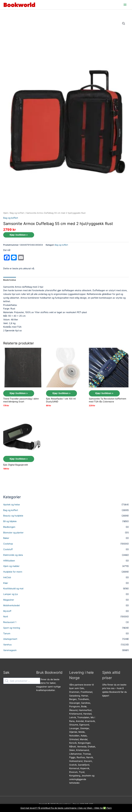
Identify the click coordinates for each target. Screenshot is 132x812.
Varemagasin (10, 650)
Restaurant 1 (9, 622)
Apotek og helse (11, 504)
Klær (5, 583)
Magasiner (8, 599)
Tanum (6, 633)
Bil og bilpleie (10, 521)
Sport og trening (11, 628)
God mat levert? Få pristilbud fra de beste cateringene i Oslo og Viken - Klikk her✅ (63, 808)
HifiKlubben (9, 560)
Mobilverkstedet (11, 605)
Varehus (7, 644)
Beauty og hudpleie (13, 515)
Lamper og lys (10, 594)
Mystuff (7, 611)
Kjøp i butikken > (19, 234)
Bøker (6, 538)
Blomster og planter (13, 532)
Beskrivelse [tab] (9, 280)
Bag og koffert (17, 213)
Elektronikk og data (13, 555)
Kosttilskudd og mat (13, 588)
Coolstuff (8, 549)
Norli (5, 616)
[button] (124, 23)
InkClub (7, 577)
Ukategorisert (10, 639)
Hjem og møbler (11, 566)
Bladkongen (9, 527)
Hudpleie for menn (12, 571)
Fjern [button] (109, 808)
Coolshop (8, 543)
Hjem (5, 213)
